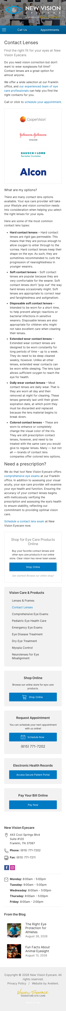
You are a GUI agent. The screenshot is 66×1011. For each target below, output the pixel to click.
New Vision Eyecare (43, 975)
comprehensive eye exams (22, 476)
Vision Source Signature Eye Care (33, 992)
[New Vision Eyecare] (33, 12)
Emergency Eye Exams (27, 627)
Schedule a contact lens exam (24, 521)
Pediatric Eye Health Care (29, 620)
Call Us (22, 30)
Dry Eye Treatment (24, 641)
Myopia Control (22, 647)
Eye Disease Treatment (27, 634)
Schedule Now (35, 737)
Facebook (6, 867)
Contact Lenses (22, 607)
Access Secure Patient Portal (33, 774)
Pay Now (33, 804)
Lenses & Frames (23, 600)
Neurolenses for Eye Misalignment (25, 656)
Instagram (12, 867)
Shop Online (33, 566)
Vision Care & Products (26, 592)
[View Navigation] (5, 30)
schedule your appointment (43, 102)
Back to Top (33, 1002)
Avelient (53, 983)
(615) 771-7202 (25, 850)
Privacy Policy (16, 983)
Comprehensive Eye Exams (30, 614)
